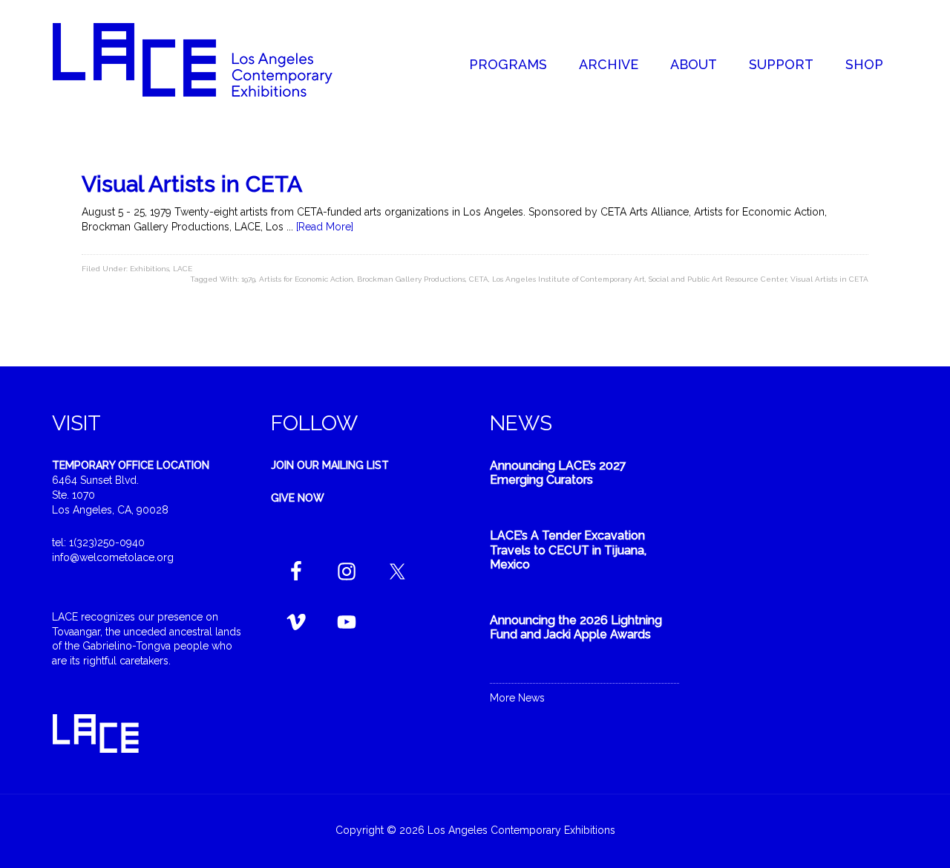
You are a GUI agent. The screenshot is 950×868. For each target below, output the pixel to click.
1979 (248, 279)
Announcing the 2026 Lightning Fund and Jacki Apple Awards (576, 627)
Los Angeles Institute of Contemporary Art (568, 279)
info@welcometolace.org (113, 557)
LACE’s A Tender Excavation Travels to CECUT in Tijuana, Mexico (568, 549)
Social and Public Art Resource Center (718, 279)
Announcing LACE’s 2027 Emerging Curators (558, 473)
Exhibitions (149, 269)
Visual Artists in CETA (192, 184)
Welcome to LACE (208, 59)
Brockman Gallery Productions (411, 279)
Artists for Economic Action (306, 279)
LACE (182, 269)
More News (517, 698)
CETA (478, 279)
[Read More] (324, 227)
